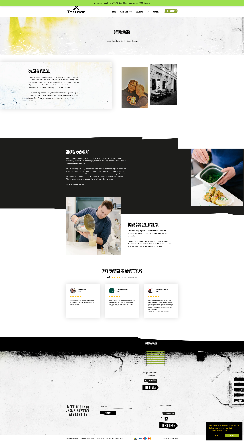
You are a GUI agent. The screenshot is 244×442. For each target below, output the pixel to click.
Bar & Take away (126, 12)
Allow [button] (232, 435)
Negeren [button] (147, 3)
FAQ (148, 12)
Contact (156, 12)
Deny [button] (216, 435)
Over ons (139, 12)
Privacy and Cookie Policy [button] (218, 430)
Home (114, 12)
